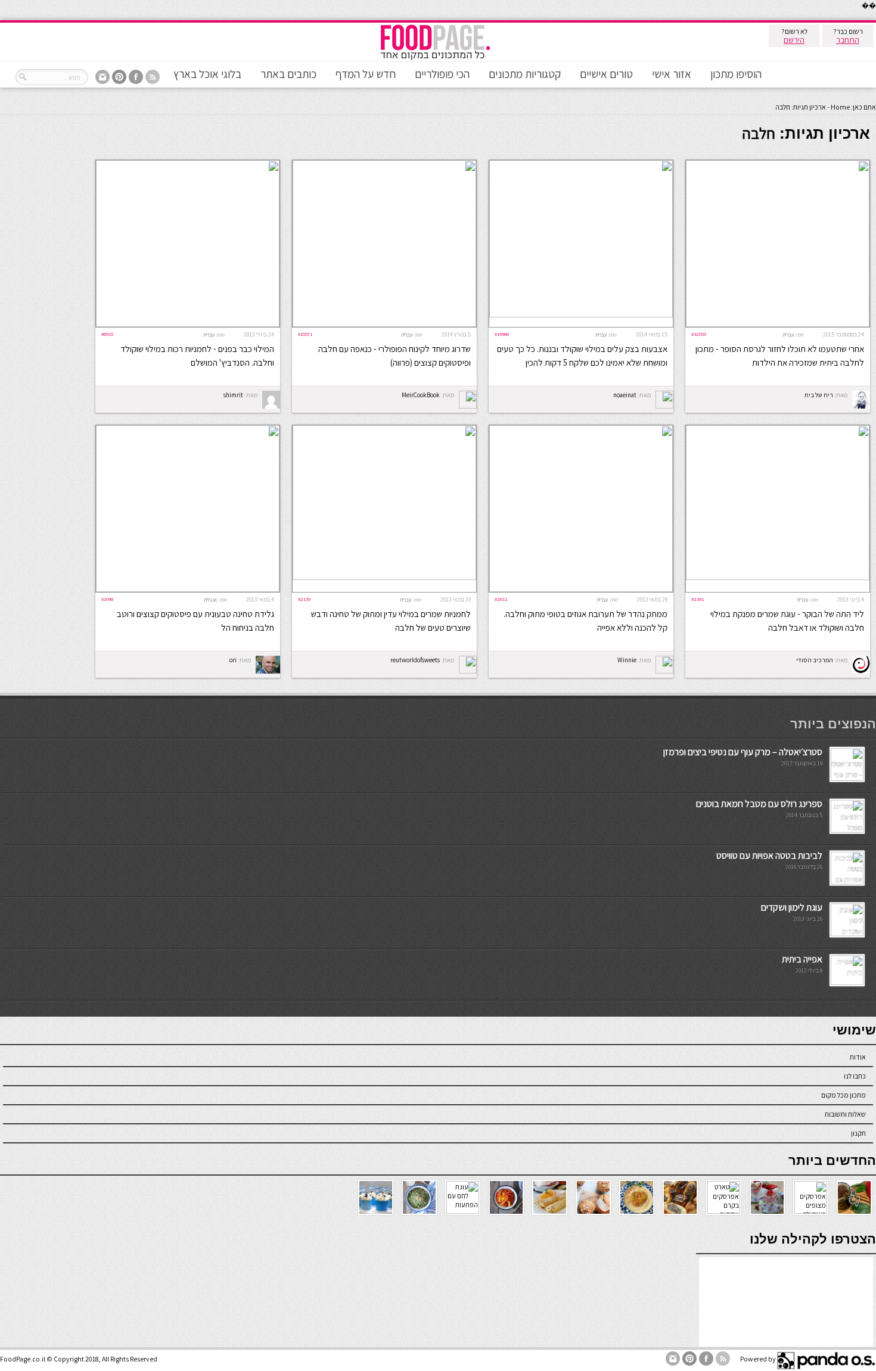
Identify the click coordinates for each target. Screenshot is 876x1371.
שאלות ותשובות (845, 1114)
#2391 (697, 599)
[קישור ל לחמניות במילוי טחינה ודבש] (384, 577)
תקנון (858, 1133)
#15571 (305, 334)
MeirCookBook (421, 395)
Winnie (626, 660)
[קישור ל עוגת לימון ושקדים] (847, 933)
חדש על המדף (366, 74)
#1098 (107, 599)
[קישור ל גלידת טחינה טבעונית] (187, 589)
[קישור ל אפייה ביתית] (847, 982)
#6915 (107, 334)
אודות (858, 1056)
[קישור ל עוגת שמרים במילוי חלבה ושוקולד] (777, 577)
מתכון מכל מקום (843, 1094)
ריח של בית (818, 395)
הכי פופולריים (442, 74)
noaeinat (624, 395)
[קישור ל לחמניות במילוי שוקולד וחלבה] (187, 324)
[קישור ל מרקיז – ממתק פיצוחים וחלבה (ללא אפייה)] (581, 589)
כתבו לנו (855, 1075)
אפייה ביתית (802, 959)
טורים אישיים (606, 74)
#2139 (304, 599)
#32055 (698, 334)
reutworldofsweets (415, 660)
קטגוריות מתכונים (525, 74)
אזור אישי (671, 74)
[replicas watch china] (875, 17)
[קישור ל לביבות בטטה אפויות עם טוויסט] (847, 881)
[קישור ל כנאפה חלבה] (384, 324)
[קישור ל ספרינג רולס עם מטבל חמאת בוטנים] (847, 829)
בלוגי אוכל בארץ (207, 74)
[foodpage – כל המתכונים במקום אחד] (435, 58)
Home (840, 106)
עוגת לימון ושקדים (791, 907)
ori (233, 660)
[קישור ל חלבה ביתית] (777, 324)
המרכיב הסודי (814, 660)
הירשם (794, 40)
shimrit (233, 395)
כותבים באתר (288, 74)
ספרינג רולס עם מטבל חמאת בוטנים (759, 803)
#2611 (501, 599)
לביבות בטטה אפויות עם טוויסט (769, 855)
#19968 (502, 334)
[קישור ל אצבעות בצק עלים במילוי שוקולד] (581, 314)
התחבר (847, 40)
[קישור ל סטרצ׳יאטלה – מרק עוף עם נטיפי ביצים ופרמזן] (847, 778)
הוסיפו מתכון (736, 74)
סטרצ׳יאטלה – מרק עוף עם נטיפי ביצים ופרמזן (742, 752)
